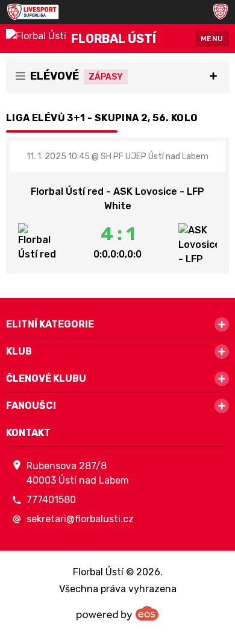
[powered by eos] (117, 613)
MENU (212, 38)
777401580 (51, 499)
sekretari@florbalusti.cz (80, 519)
